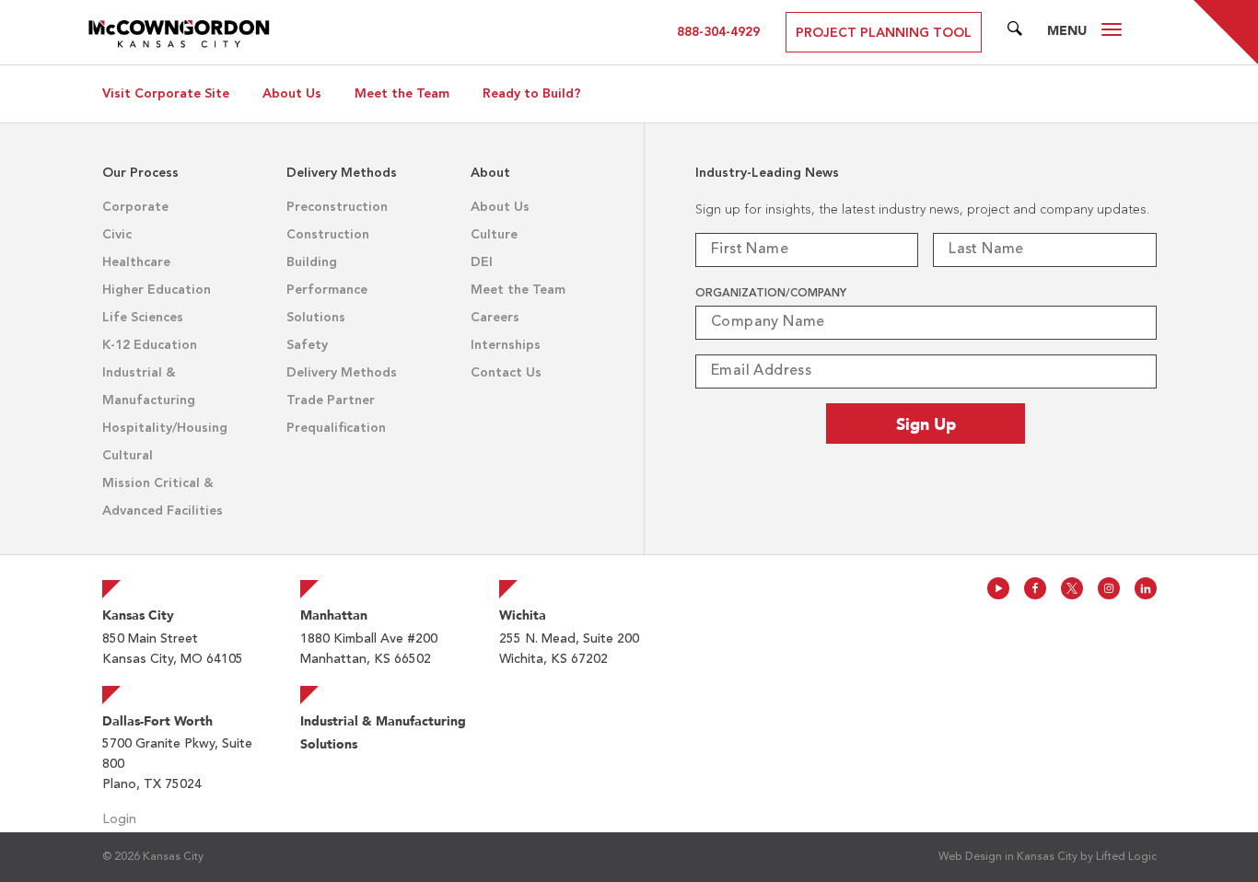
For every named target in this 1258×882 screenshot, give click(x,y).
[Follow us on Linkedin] (1146, 588)
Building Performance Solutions (326, 290)
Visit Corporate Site (165, 93)
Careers (495, 317)
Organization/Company (770, 293)
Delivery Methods (341, 372)
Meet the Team (402, 93)
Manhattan (333, 615)
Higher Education (156, 290)
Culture (494, 234)
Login (119, 819)
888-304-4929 (718, 32)
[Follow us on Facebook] (1035, 588)
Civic (117, 234)
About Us (291, 93)
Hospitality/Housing (164, 428)
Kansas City (138, 615)
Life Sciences (142, 317)
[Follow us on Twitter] (1072, 588)
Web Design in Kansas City (1007, 857)
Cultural (127, 455)
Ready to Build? (532, 93)
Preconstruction (337, 207)
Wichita (522, 615)
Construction (327, 234)
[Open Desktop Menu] (1111, 32)
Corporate (135, 207)
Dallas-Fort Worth (157, 721)
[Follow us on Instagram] (1109, 588)
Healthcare (136, 262)
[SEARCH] (1015, 32)
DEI (482, 262)
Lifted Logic (1126, 857)
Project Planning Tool (884, 33)
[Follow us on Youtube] (998, 588)
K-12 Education (149, 345)
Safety (307, 345)
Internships (506, 345)
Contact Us (506, 372)
